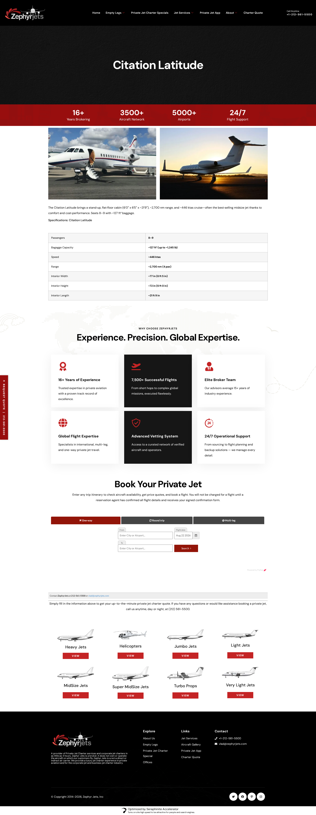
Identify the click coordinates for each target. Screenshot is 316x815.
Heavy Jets (75, 647)
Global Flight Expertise (78, 436)
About (230, 13)
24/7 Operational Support (227, 436)
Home (96, 13)
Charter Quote (253, 13)
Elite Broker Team (220, 379)
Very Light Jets (240, 685)
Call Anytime (293, 11)
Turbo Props (185, 686)
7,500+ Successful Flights (154, 379)
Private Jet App (210, 13)
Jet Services (182, 13)
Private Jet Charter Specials (149, 13)
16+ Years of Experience (79, 379)
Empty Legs (113, 13)
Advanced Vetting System (154, 436)
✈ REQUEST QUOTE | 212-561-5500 (4, 407)
